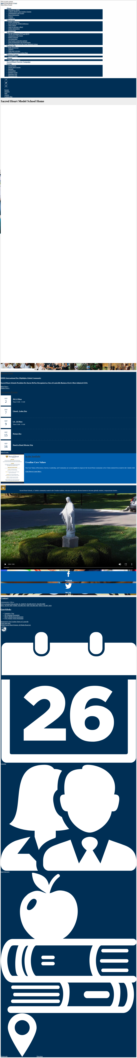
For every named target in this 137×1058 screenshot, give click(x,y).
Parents (6, 90)
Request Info (12, 30)
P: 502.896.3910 (30, 604)
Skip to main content (7, 1)
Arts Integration (12, 39)
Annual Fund (12, 65)
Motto (4, 486)
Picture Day (17, 434)
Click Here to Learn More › (33, 471)
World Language (13, 37)
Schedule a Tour (9, 613)
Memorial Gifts (12, 76)
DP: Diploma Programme (11, 615)
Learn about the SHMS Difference (18, 24)
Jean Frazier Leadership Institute (17, 41)
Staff (5, 93)
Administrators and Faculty (16, 13)
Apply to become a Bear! (15, 27)
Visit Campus (12, 25)
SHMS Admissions (13, 22)
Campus (10, 17)
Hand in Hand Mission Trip (23, 445)
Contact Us (11, 18)
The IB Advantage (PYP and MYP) (18, 34)
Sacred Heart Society (14, 67)
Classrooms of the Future (15, 36)
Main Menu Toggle (6, 5)
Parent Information (13, 15)
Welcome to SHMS (14, 10)
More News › (5, 386)
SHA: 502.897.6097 (7, 605)
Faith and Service (13, 48)
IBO (4, 629)
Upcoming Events (9, 392)
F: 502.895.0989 (40, 604)
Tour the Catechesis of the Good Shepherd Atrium (23, 44)
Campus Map (8, 96)
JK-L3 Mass (17, 399)
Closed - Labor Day (20, 411)
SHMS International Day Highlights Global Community (21, 378)
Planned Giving (12, 72)
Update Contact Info (14, 60)
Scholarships (12, 71)
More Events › (5, 452)
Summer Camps (13, 56)
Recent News (7, 373)
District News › (5, 388)
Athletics (10, 49)
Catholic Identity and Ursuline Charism (19, 11)
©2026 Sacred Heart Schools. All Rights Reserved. (16, 625)
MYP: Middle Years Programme (13, 617)
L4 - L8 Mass (17, 422)
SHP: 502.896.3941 (32, 605)
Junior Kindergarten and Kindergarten (19, 42)
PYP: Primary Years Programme (13, 618)
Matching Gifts (12, 74)
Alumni (6, 95)
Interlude (10, 69)
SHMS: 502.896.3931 (19, 605)
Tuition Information (14, 29)
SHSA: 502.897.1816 (45, 605)
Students (7, 91)
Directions (40, 1056)
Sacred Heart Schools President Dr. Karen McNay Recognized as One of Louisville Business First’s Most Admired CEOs (44, 383)
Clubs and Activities (14, 51)
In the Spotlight (32, 456)
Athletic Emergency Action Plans (18, 53)
